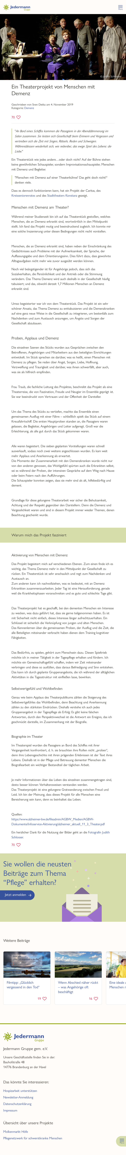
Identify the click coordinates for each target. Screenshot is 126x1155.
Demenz (29, 108)
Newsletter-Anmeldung (18, 1097)
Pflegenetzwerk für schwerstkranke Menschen (32, 1138)
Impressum (10, 1110)
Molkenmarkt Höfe (15, 1132)
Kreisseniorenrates (23, 195)
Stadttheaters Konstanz (62, 195)
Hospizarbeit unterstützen (20, 1091)
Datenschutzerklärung (17, 1104)
